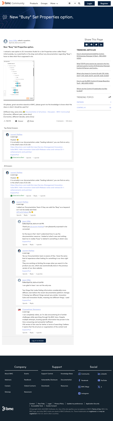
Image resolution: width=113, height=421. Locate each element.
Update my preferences (75, 404)
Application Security (92, 404)
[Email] (86, 44)
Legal (49, 404)
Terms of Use (96, 409)
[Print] (91, 44)
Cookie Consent (51, 406)
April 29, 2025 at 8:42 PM (17, 43)
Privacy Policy (59, 404)
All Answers (8, 166)
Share (32, 121)
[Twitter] (96, 44)
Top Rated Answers (11, 128)
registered (92, 411)
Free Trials (41, 404)
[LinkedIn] (101, 44)
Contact (32, 404)
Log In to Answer (38, 340)
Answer (20, 121)
